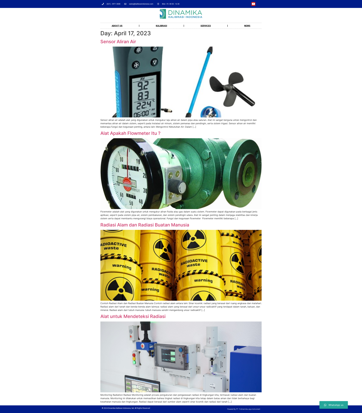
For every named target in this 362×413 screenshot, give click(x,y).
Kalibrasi (161, 26)
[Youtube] (253, 4)
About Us (117, 26)
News (247, 26)
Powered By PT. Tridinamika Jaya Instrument (243, 409)
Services (206, 26)
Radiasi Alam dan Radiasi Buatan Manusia (144, 225)
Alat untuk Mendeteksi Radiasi (133, 316)
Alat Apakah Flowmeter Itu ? (130, 133)
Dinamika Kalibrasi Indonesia (119, 408)
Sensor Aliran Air (118, 41)
